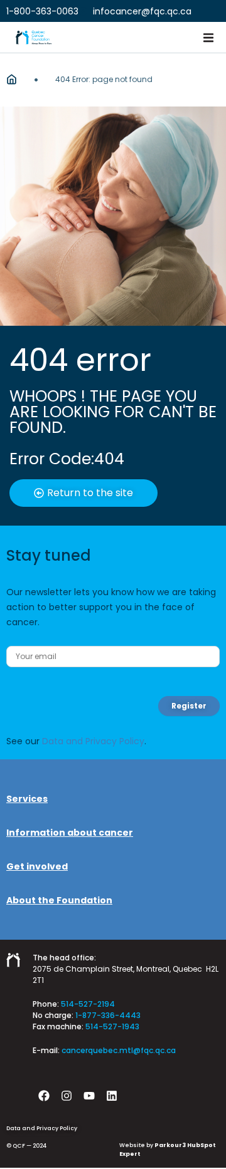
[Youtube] (89, 1095)
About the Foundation (59, 900)
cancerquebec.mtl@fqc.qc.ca (119, 1050)
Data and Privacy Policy (93, 741)
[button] (208, 37)
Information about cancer (69, 832)
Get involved (37, 866)
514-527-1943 (112, 1026)
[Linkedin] (111, 1095)
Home (11, 79)
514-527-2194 (88, 1004)
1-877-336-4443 (108, 1015)
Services (27, 798)
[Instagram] (66, 1095)
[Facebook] (44, 1095)
